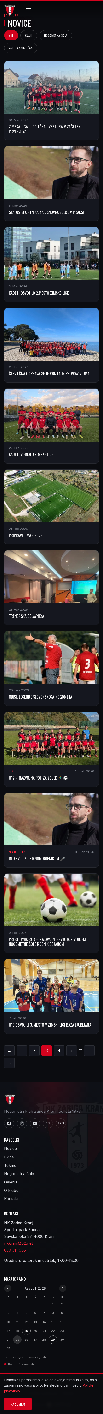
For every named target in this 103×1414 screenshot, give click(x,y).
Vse (11, 35)
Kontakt (11, 1198)
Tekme (10, 1165)
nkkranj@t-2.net (18, 1243)
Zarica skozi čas (21, 47)
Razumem (18, 1404)
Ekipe (9, 1157)
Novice (10, 1148)
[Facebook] (9, 1123)
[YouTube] (35, 1123)
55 (89, 1050)
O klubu (11, 1190)
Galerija (10, 1182)
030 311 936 (15, 1250)
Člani (29, 35)
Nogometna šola (56, 35)
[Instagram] (22, 1123)
